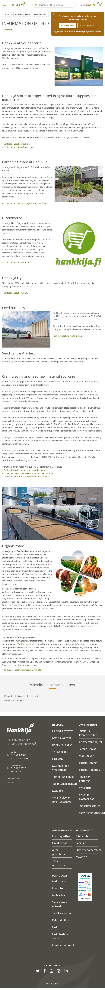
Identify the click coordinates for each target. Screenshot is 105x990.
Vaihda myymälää (87, 25)
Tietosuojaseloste (89, 806)
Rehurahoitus (60, 920)
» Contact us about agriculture (16, 144)
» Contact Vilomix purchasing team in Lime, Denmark (26, 476)
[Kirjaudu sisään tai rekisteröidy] (94, 5)
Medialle (57, 790)
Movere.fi (81, 857)
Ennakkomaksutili (63, 945)
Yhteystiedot (60, 751)
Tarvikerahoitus (61, 913)
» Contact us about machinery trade (18, 147)
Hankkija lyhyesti (62, 731)
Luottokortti (59, 888)
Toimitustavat (87, 749)
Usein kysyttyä (61, 836)
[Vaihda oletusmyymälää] (89, 4)
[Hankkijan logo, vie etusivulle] (19, 4)
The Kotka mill (24, 644)
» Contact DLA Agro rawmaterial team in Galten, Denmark (28, 473)
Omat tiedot (59, 843)
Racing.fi (81, 843)
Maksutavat (86, 756)
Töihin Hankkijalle (63, 776)
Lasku (55, 927)
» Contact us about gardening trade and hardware (25, 203)
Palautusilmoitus (89, 770)
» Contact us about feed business (67, 336)
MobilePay (58, 895)
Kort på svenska (61, 738)
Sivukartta (85, 788)
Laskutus (57, 758)
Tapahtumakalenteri (64, 783)
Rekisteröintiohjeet (90, 742)
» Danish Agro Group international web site (21, 670)
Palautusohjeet (88, 763)
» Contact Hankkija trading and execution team (23, 470)
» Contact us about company (15, 293)
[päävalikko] (5, 5)
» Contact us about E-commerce (16, 262)
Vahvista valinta (67, 25)
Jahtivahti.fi (83, 836)
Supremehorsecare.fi (88, 850)
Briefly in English (62, 745)
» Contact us (7, 29)
